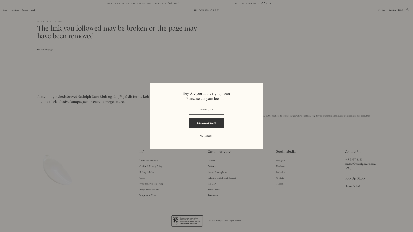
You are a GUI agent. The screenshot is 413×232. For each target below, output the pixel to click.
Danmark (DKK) (206, 110)
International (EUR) (206, 123)
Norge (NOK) (206, 136)
